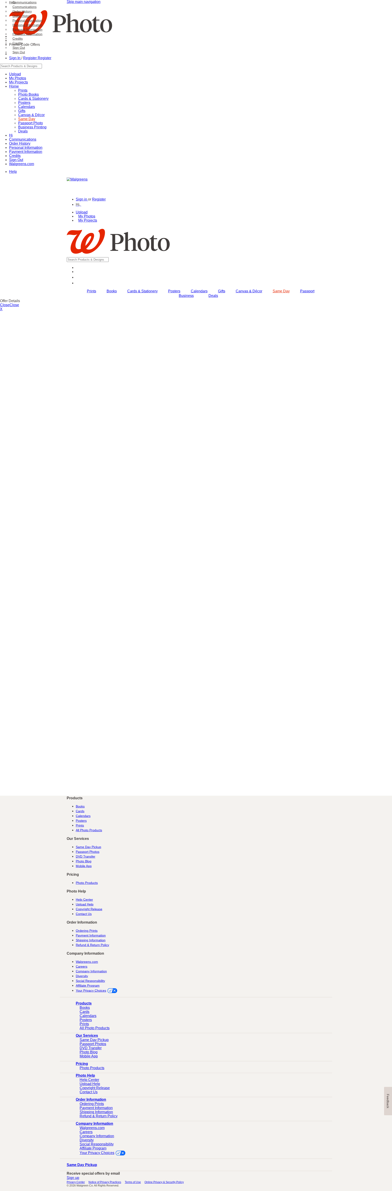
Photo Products (87, 883)
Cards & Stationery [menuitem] (142, 291)
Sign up (73, 1178)
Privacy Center (76, 1182)
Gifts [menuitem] (221, 291)
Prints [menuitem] (91, 291)
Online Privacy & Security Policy (164, 1182)
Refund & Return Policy (92, 945)
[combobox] (196, 66)
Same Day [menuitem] (281, 291)
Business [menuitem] (186, 296)
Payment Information (25, 152)
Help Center (84, 899)
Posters (81, 820)
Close (5, 305)
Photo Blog (83, 861)
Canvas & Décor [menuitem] (249, 291)
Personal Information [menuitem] (27, 20)
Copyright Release (89, 909)
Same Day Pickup (88, 847)
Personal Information (27, 25)
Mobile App (84, 866)
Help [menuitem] (12, 2)
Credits (17, 43)
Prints (80, 825)
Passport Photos (87, 852)
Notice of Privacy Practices (104, 1182)
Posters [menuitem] (174, 291)
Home (14, 86)
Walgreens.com (21, 164)
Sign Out (18, 52)
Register (30, 58)
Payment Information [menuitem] (27, 29)
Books (80, 806)
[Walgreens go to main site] (77, 179)
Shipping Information (90, 940)
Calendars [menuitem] (199, 291)
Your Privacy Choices (91, 990)
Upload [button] (82, 212)
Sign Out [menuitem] (18, 47)
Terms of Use (133, 1182)
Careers (81, 966)
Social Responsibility (90, 981)
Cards (80, 811)
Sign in (82, 199)
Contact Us (84, 914)
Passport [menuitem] (307, 291)
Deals (23, 131)
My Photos (86, 216)
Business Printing (32, 127)
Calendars (26, 107)
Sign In (15, 58)
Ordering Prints (87, 930)
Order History (22, 16)
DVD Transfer (85, 856)
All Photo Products (89, 830)
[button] (81, 204)
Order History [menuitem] (22, 11)
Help (13, 172)
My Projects (87, 220)
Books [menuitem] (112, 291)
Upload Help (84, 904)
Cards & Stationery (33, 98)
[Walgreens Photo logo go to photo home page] (118, 255)
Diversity (82, 976)
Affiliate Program (88, 985)
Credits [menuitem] (17, 38)
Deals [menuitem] (213, 296)
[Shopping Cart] (78, 283)
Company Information (91, 971)
